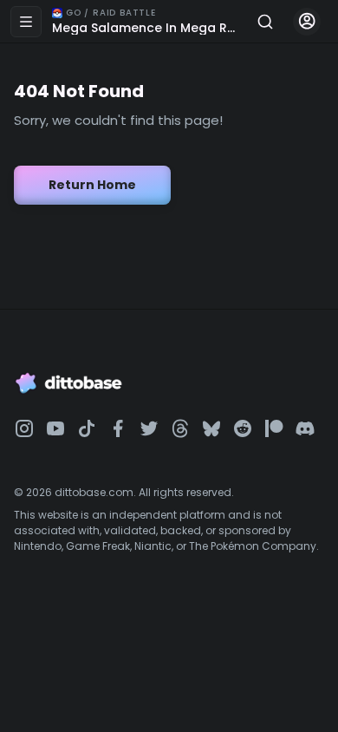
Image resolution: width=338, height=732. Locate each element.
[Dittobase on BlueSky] (211, 428)
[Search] (265, 21)
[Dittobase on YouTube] (55, 428)
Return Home (92, 184)
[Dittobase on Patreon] (274, 428)
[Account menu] (307, 21)
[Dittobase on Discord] (305, 428)
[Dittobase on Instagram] (24, 428)
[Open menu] (26, 21)
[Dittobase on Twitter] (149, 428)
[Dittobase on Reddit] (243, 428)
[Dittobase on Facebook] (118, 428)
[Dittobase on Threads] (180, 428)
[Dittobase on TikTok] (87, 428)
